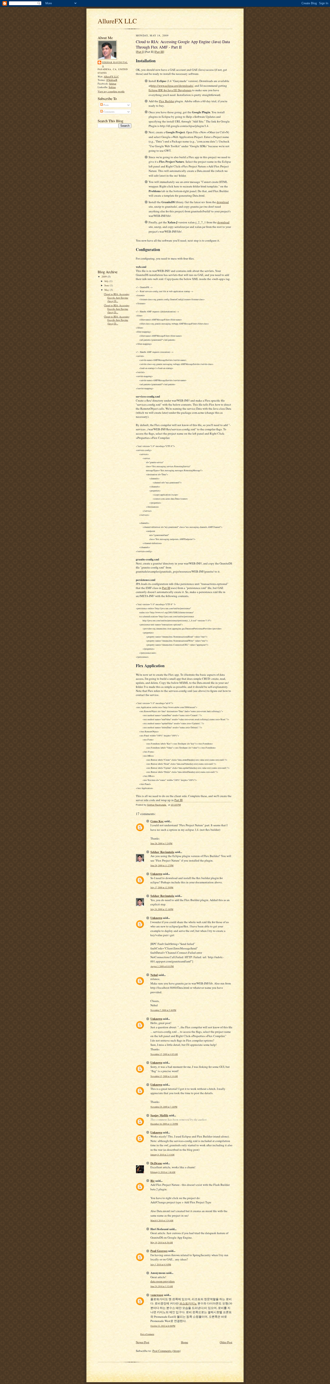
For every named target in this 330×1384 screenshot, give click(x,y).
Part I (140, 52)
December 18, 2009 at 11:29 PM (164, 1123)
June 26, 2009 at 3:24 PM (161, 843)
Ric (152, 1180)
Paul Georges (158, 1250)
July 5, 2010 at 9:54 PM (160, 1264)
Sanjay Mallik (159, 1115)
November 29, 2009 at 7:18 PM (163, 1106)
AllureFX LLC (117, 20)
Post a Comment (147, 1334)
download (223, 202)
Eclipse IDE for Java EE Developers (170, 90)
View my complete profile (111, 91)
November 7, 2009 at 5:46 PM (163, 1010)
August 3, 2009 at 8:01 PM (162, 966)
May (107, 289)
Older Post (226, 1342)
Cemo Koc (157, 821)
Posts (106, 105)
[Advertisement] (116, 198)
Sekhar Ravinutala (115, 64)
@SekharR (111, 80)
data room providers (162, 1281)
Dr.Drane (156, 1163)
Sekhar (112, 83)
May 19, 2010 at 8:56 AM (161, 1242)
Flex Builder (166, 101)
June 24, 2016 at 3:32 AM (161, 1286)
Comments (108, 111)
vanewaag (156, 1295)
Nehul (154, 975)
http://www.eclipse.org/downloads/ (172, 86)
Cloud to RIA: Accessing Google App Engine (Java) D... (117, 297)
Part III (159, 52)
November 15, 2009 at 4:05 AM (164, 1054)
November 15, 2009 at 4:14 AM (164, 1076)
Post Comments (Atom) (166, 1351)
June (107, 285)
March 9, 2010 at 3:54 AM (161, 1220)
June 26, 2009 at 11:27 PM (162, 865)
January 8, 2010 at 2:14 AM (162, 1154)
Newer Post (142, 1342)
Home (184, 1342)
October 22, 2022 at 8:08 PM (162, 1325)
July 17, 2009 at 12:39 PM (161, 887)
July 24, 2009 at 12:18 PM (161, 909)
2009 (104, 276)
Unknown (156, 873)
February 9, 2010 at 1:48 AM (162, 1172)
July (106, 281)
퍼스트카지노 (188, 1303)
